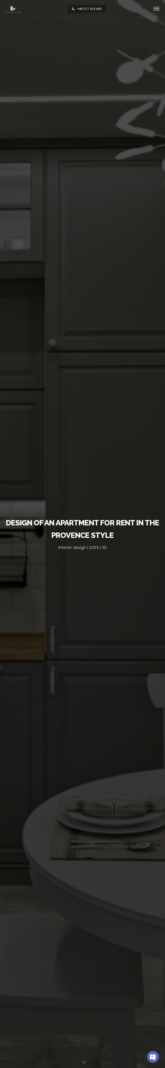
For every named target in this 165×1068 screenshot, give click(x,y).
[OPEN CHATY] (153, 1057)
